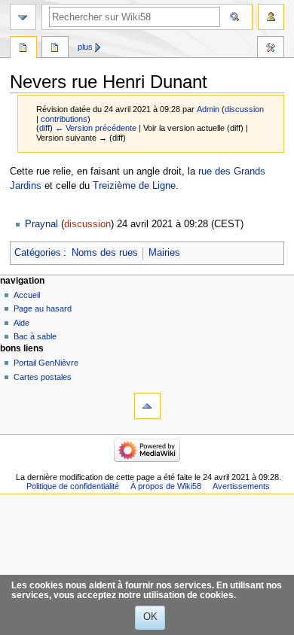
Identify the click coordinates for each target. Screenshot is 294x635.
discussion (244, 109)
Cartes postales (43, 376)
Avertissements (241, 486)
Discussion (55, 49)
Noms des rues (105, 253)
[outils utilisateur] (271, 17)
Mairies (164, 253)
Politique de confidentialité (72, 486)
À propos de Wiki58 (165, 486)
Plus (85, 46)
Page (23, 49)
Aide (21, 322)
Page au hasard (43, 308)
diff (44, 127)
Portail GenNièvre (46, 362)
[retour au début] (147, 406)
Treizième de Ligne (134, 186)
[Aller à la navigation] (23, 17)
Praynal (41, 224)
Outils (270, 49)
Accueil (27, 294)
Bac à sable (35, 336)
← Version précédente (95, 127)
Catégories (37, 253)
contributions (64, 118)
